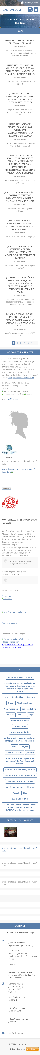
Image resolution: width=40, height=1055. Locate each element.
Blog (25, 793)
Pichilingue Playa (24, 703)
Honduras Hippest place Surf (20, 677)
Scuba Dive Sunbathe (20, 732)
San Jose (24, 746)
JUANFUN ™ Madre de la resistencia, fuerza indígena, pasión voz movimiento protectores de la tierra (20, 252)
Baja (31, 714)
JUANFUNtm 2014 (20, 799)
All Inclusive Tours (14, 752)
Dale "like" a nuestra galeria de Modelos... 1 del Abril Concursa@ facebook (20, 761)
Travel (16, 793)
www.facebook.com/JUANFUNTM (21, 377)
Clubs (10, 703)
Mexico (21, 714)
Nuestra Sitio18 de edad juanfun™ (20, 769)
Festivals (31, 697)
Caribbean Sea (20, 726)
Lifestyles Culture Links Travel (20, 781)
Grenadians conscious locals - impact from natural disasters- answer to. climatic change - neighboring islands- (20, 687)
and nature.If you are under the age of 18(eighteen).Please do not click (20, 739)
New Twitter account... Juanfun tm (20, 775)
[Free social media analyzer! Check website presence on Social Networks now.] (6, 489)
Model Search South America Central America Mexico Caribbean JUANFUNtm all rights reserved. (20, 807)
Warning (30, 787)
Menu (36, 9)
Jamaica (30, 752)
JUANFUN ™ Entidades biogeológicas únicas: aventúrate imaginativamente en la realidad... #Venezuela (20, 130)
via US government (14, 787)
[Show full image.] (10, 832)
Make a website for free (17, 1049)
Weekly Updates (13, 399)
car (6, 697)
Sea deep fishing (29, 709)
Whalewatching (11, 709)
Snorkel (10, 714)
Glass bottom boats (20, 720)
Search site (30, 9)
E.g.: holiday (17, 697)
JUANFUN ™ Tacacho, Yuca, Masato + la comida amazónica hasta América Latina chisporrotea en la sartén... (20, 320)
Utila (14, 746)
